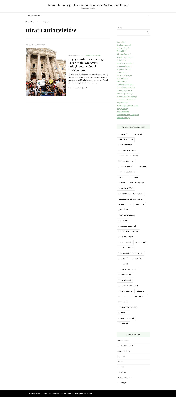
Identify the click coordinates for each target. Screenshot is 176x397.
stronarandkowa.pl (124, 66)
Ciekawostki (89, 55)
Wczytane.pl (121, 60)
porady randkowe (127, 226)
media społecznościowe (130, 199)
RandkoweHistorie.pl (125, 84)
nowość (123, 210)
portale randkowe (128, 231)
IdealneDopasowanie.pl (126, 87)
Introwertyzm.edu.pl (125, 94)
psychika (140, 242)
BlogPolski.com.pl (124, 69)
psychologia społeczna (130, 253)
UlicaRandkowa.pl (124, 54)
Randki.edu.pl (122, 72)
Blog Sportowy (122, 109)
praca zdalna (125, 237)
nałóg (140, 204)
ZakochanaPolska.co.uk (126, 100)
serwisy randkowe (128, 286)
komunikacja (137, 183)
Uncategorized (123, 377)
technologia (138, 296)
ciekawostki (125, 139)
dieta (142, 166)
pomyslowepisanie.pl (125, 63)
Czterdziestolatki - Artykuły (128, 115)
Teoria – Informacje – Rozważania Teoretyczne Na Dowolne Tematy (88, 5)
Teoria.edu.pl (122, 81)
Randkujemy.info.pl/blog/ (127, 97)
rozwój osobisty (127, 269)
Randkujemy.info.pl (124, 90)
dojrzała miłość (126, 172)
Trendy (120, 372)
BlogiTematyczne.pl (124, 57)
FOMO (121, 183)
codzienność (125, 145)
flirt (134, 177)
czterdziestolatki (128, 156)
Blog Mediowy (122, 103)
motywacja (124, 204)
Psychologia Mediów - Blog (127, 106)
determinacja (126, 161)
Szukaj (119, 28)
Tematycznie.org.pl (124, 75)
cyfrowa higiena (127, 150)
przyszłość (124, 242)
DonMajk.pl (121, 42)
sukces (122, 296)
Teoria (119, 367)
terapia (123, 302)
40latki (137, 134)
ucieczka (123, 313)
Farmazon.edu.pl (123, 118)
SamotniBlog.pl (123, 48)
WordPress (88, 394)
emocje (122, 177)
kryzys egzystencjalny (130, 194)
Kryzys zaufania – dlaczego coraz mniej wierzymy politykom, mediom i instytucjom (86, 64)
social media (125, 291)
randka (123, 258)
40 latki (123, 134)
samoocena (124, 275)
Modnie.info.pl (122, 78)
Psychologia (122, 351)
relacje (123, 264)
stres (141, 291)
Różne (98, 55)
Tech (119, 362)
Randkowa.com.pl (124, 45)
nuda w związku (126, 215)
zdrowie (123, 323)
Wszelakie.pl (121, 51)
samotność (124, 280)
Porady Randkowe (124, 346)
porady (122, 221)
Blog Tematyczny (34, 15)
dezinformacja (126, 166)
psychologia (125, 248)
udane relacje (126, 318)
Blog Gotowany (123, 112)
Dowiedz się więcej (77, 88)
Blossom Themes (66, 394)
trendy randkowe (127, 307)
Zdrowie (120, 383)
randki (137, 258)
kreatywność (125, 188)
